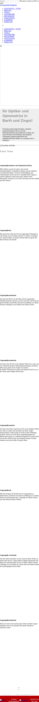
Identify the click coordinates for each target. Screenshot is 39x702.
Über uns (8, 22)
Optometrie (9, 14)
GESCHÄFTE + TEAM (12, 8)
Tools (7, 12)
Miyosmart (9, 16)
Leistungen (9, 18)
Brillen (7, 10)
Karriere (8, 20)
